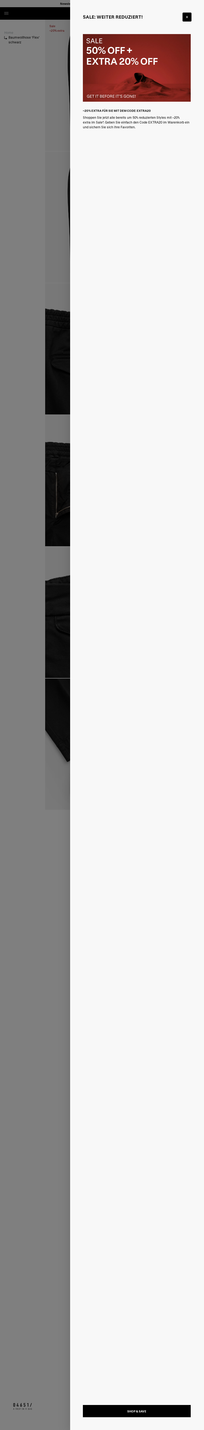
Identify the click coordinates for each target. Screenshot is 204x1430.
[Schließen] (187, 17)
